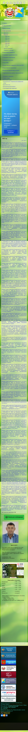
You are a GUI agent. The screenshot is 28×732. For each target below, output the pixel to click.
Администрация (6, 28)
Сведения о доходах (8, 50)
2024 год (7, 39)
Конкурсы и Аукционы (8, 76)
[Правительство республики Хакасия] (9, 12)
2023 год (7, 41)
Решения (6, 34)
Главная (5, 23)
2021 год (7, 45)
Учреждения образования (9, 57)
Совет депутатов (7, 30)
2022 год (7, 43)
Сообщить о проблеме (10, 131)
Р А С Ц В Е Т (14, 3)
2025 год (7, 38)
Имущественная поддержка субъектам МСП (13, 65)
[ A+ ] (23, 140)
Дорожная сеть (6, 84)
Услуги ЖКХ (5, 62)
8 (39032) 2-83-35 (6, 712)
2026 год (7, 36)
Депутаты (6, 33)
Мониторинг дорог (7, 79)
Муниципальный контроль (9, 86)
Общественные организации (9, 67)
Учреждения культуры (8, 60)
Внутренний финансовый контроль (11, 70)
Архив (6, 46)
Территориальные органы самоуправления (13, 73)
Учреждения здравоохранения (10, 54)
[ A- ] (25, 140)
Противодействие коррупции (10, 88)
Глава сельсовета (7, 25)
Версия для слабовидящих (15, 517)
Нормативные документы (9, 52)
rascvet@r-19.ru (7, 713)
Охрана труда (6, 78)
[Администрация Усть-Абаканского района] (19, 12)
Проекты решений (8, 48)
